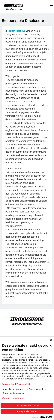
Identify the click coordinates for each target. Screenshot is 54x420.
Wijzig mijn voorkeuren (13, 398)
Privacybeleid (23, 384)
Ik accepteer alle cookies (27, 405)
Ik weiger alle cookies (27, 411)
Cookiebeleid (8, 384)
